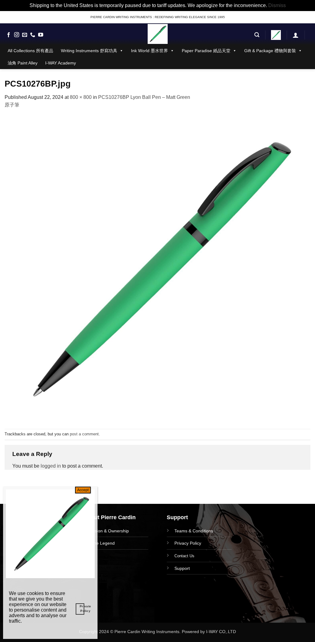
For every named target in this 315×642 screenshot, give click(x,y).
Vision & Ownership (110, 530)
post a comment (84, 434)
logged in (51, 466)
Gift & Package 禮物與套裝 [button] (270, 50)
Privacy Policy (187, 543)
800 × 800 (81, 97)
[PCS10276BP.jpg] (157, 268)
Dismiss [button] (277, 5)
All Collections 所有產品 (30, 50)
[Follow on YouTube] (40, 35)
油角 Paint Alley (23, 62)
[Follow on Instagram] (16, 35)
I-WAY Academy (60, 62)
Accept (83, 490)
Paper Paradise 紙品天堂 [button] (206, 50)
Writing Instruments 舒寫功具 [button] (89, 50)
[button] (256, 35)
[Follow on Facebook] (8, 35)
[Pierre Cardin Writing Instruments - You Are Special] (157, 34)
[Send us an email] (24, 35)
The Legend (103, 543)
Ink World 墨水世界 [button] (149, 50)
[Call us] (32, 35)
